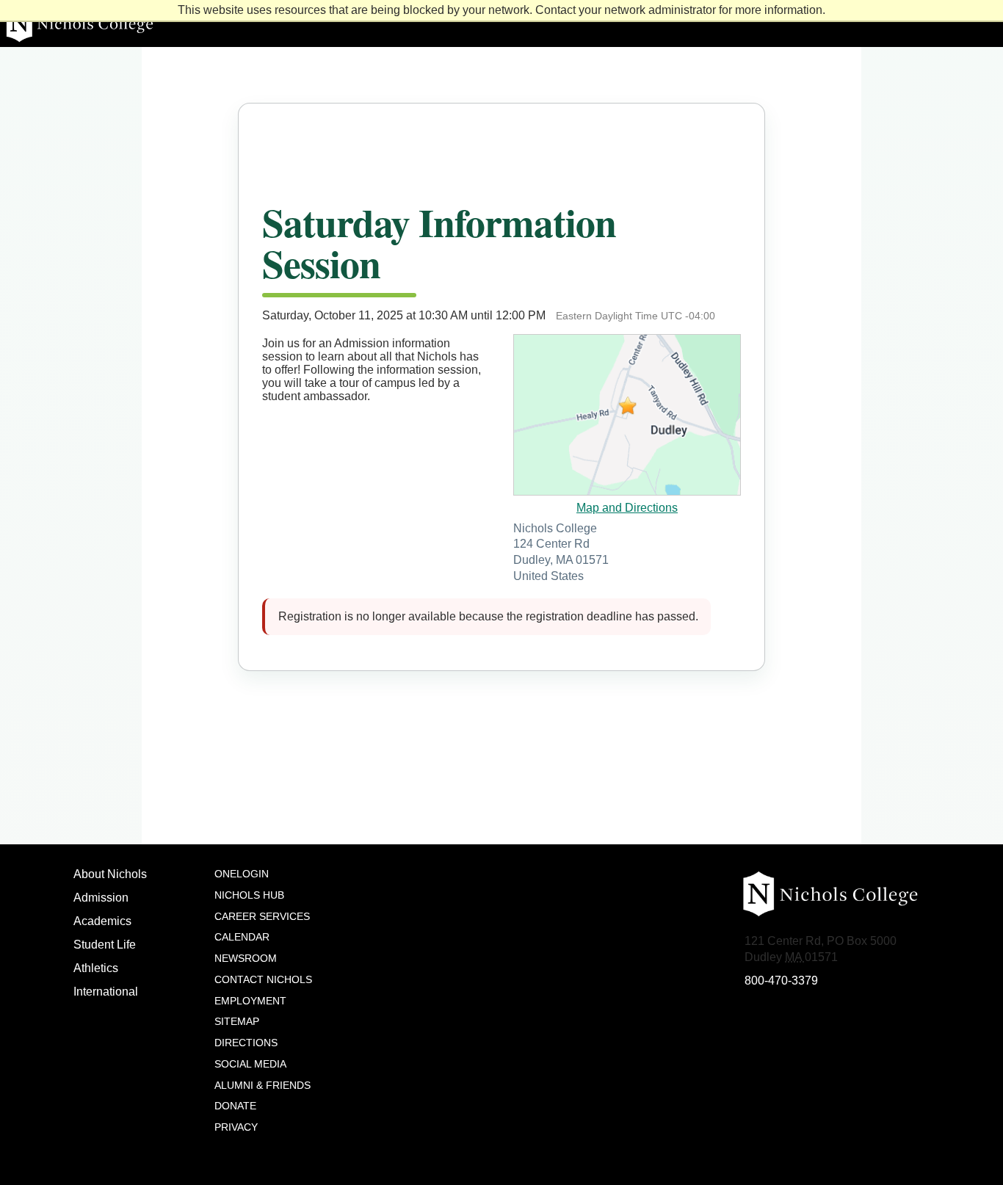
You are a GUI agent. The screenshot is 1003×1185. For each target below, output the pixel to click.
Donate (235, 1106)
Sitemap (236, 1021)
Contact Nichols (263, 979)
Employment (250, 1001)
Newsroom (245, 958)
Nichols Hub (249, 895)
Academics (102, 921)
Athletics (95, 968)
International (105, 991)
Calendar (241, 937)
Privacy (236, 1127)
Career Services (262, 916)
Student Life (104, 944)
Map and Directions (627, 507)
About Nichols (110, 874)
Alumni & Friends (262, 1085)
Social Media (250, 1064)
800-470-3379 (781, 980)
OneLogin (241, 874)
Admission (100, 897)
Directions (246, 1042)
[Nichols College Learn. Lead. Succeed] (501, 23)
